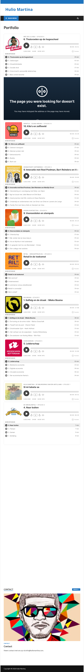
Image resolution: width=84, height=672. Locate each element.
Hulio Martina (19, 9)
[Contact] (42, 617)
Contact (7, 643)
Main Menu (12, 18)
